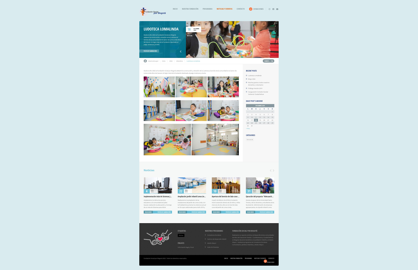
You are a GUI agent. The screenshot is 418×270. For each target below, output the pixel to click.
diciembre (196, 29)
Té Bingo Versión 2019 (255, 88)
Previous (180, 51)
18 (189, 29)
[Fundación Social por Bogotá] (152, 15)
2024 (195, 30)
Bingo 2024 (251, 79)
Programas (207, 9)
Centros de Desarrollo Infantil (216, 239)
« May (248, 128)
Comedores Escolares (214, 235)
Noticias (189, 36)
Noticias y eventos (224, 9)
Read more (148, 212)
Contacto (241, 9)
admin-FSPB (153, 51)
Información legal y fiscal (186, 247)
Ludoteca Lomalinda (254, 76)
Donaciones (258, 9)
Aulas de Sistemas (213, 247)
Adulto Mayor (211, 243)
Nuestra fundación (190, 9)
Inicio (175, 9)
